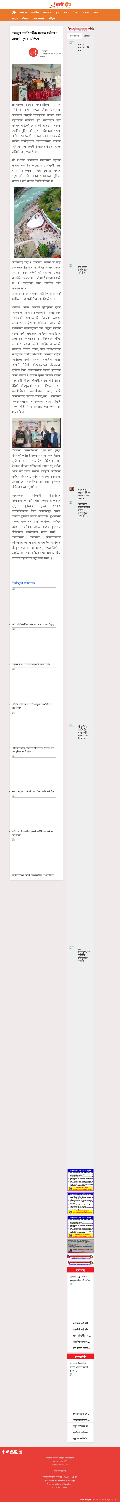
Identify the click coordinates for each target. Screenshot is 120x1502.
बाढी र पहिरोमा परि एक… (83, 47)
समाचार (23, 12)
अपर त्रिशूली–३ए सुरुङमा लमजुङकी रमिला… (84, 955)
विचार (75, 12)
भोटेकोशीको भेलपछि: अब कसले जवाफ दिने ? (91, 1341)
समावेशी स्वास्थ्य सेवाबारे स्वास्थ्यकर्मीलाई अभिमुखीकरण (33, 874)
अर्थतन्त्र (47, 12)
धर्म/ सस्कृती (38, 18)
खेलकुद (25, 18)
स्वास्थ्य (86, 12)
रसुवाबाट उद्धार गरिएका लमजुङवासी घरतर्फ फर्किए (31, 664)
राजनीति (35, 12)
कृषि (57, 12)
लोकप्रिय (87, 35)
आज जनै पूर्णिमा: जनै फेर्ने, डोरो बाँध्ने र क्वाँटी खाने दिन (33, 791)
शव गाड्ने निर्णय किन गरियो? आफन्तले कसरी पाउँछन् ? (79, 1367)
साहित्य (15, 18)
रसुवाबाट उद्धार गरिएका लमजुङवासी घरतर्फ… (84, 493)
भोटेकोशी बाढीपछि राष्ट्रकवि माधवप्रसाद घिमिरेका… (83, 732)
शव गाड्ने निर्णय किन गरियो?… (83, 270)
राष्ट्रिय (52, 18)
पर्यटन (66, 12)
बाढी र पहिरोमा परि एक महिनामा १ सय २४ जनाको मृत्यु (33, 624)
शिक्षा (96, 12)
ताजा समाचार (74, 35)
